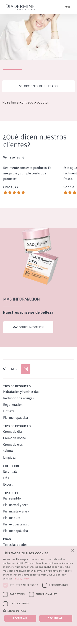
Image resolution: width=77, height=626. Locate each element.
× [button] (72, 550)
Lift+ (6, 478)
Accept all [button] (20, 618)
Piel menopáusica (15, 417)
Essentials (10, 471)
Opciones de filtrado (41, 86)
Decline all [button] (56, 618)
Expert (8, 484)
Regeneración (13, 404)
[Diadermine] (20, 7)
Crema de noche (14, 438)
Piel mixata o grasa (16, 511)
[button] (38, 610)
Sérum (8, 451)
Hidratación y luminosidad (21, 392)
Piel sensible (12, 498)
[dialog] (38, 586)
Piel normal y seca (15, 505)
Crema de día (12, 431)
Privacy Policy (21, 578)
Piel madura (11, 518)
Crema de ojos (13, 444)
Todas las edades (15, 545)
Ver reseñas (12, 157)
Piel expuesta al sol (16, 524)
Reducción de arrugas (18, 398)
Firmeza (8, 411)
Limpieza (9, 457)
